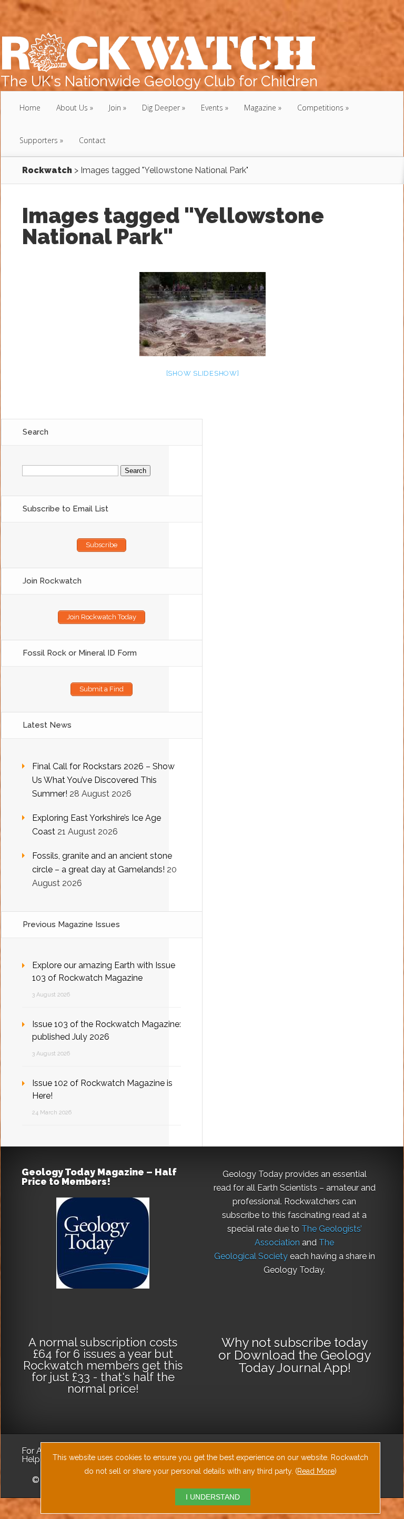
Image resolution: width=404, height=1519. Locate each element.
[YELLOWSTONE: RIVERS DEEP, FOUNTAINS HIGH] (202, 314)
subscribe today (320, 1342)
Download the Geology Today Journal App (302, 1361)
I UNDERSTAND (213, 1497)
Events (212, 108)
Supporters (38, 140)
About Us (72, 108)
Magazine (260, 108)
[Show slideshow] (202, 373)
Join (115, 108)
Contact (92, 140)
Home (30, 108)
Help (31, 1459)
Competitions (320, 108)
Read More (316, 1471)
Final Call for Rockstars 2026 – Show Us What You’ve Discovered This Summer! (103, 780)
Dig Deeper (161, 108)
